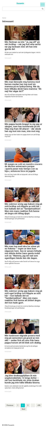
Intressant (8, 58)
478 (39, 405)
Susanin (20, 3)
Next (23, 409)
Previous (10, 405)
